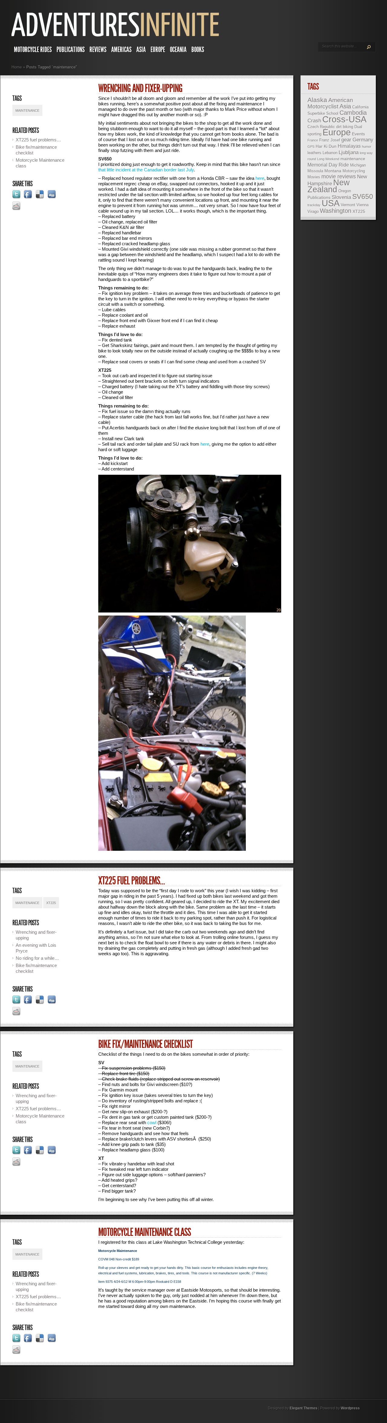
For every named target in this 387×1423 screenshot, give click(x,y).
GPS (310, 146)
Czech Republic (321, 126)
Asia (141, 49)
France (312, 140)
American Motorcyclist (330, 103)
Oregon (344, 191)
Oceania (178, 49)
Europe (158, 49)
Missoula (315, 171)
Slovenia (341, 197)
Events (358, 133)
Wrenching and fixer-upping (140, 88)
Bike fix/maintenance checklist (145, 1044)
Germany (363, 140)
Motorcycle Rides (33, 49)
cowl (151, 1122)
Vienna (362, 205)
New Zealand (328, 186)
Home (16, 67)
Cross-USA (344, 119)
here (259, 178)
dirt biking (344, 126)
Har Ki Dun (326, 146)
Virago (313, 211)
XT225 (51, 903)
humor (366, 146)
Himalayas (349, 146)
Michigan (358, 165)
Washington (335, 210)
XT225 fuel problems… (38, 139)
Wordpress (350, 1408)
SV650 (362, 196)
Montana (332, 170)
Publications (71, 49)
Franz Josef (329, 140)
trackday (313, 205)
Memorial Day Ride (328, 164)
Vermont (348, 205)
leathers (314, 152)
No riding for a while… (37, 958)
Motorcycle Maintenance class (144, 1232)
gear (346, 140)
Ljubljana (349, 152)
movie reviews (338, 176)
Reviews (97, 49)
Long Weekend (328, 159)
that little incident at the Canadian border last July (146, 169)
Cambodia (353, 112)
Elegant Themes (303, 1408)
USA (331, 203)
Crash (314, 121)
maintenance (27, 110)
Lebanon (330, 152)
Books (197, 49)
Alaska (317, 99)
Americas (121, 49)
